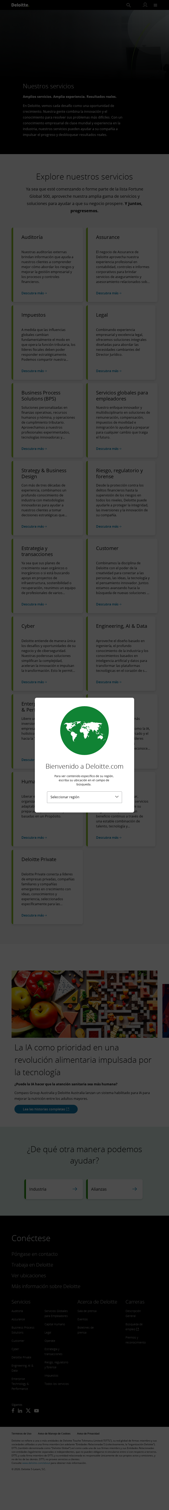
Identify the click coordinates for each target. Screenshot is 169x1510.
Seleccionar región (64, 797)
